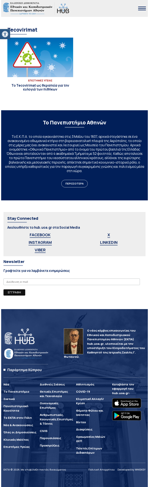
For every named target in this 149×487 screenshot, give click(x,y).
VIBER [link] (40, 250)
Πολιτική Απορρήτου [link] (101, 469)
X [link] (108, 234)
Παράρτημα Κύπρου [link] (24, 369)
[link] (5, 34)
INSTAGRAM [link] (40, 242)
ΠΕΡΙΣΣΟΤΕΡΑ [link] (74, 183)
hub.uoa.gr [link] (120, 393)
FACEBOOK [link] (40, 234)
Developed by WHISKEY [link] (132, 469)
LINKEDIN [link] (109, 242)
